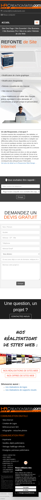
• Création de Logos (9, 423)
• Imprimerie (6, 439)
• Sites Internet (7, 420)
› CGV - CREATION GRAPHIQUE (12, 468)
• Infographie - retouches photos (14, 430)
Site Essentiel (20, 28)
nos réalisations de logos (16, 387)
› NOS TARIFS (6, 457)
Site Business (33, 28)
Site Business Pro (10, 31)
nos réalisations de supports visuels (21, 390)
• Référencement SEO (10, 427)
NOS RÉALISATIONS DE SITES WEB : (20, 338)
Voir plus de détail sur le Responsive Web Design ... (19, 163)
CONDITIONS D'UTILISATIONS (11, 463)
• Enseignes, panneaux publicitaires (15, 450)
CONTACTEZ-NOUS (20, 316)
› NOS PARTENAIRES (9, 459)
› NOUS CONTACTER (8, 455)
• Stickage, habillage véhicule (13, 446)
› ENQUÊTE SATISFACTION (10, 472)
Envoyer (20, 197)
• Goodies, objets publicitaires (13, 443)
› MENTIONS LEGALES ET (10, 461)
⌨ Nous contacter (8, 15)
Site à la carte (25, 31)
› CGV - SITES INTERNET (10, 466)
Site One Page (8, 28)
